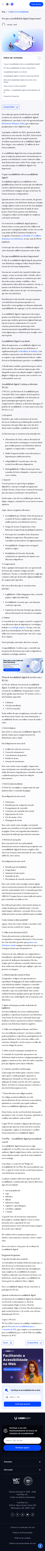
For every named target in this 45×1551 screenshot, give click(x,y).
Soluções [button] (8, 1462)
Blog (3, 12)
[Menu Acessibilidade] (40, 1545)
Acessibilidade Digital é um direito (15, 72)
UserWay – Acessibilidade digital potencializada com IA (22, 91)
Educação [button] (8, 1470)
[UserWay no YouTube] (27, 1514)
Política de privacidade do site (22, 1543)
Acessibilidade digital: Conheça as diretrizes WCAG (21, 76)
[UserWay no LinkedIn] (22, 1514)
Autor (5, 1343)
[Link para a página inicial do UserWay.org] (9, 4)
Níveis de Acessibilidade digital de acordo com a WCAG (20, 81)
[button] (39, 58)
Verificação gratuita (22, 1404)
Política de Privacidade (22, 1533)
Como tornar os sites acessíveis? (15, 86)
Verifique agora (22, 1448)
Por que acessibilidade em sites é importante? (19, 68)
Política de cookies (22, 1538)
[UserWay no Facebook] (12, 1514)
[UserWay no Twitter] (17, 1514)
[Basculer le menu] (3, 4)
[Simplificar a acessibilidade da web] (22, 1366)
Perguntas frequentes (11, 96)
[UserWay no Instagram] (32, 1514)
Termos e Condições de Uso (22, 1527)
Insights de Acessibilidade (18, 12)
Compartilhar (9, 107)
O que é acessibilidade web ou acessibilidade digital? (22, 64)
